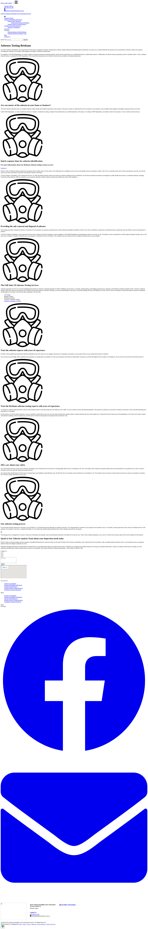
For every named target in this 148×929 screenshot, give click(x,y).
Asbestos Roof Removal (14, 21)
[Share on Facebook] (74, 753)
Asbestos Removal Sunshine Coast (17, 33)
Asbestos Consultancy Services (12, 301)
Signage (20, 924)
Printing (24, 924)
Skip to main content (6, 3)
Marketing (33, 924)
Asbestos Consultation (14, 27)
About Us (6, 29)
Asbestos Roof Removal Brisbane (20, 22)
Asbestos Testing (8, 18)
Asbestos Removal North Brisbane (17, 32)
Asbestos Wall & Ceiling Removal (17, 24)
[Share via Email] (74, 900)
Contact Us (7, 36)
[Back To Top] (3, 926)
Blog (5, 35)
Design (29, 924)
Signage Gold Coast (50, 924)
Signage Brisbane (41, 924)
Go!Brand (14, 924)
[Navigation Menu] (16, 2)
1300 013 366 (35, 914)
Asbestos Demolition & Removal (13, 19)
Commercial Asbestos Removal (12, 26)
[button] (74, 593)
